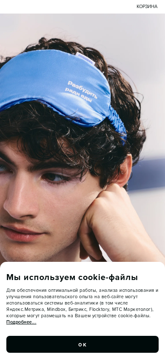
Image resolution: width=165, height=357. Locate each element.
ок (82, 344)
